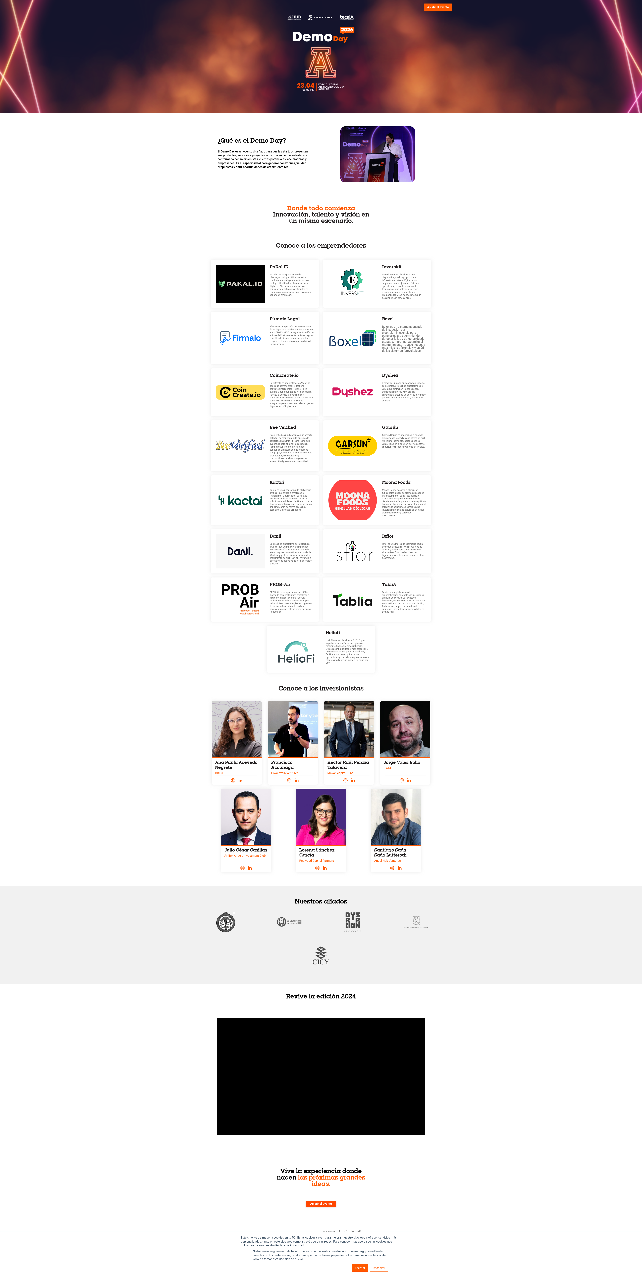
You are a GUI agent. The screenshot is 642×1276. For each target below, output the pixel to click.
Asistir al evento (438, 7)
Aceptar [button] (360, 1268)
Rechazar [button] (379, 1268)
